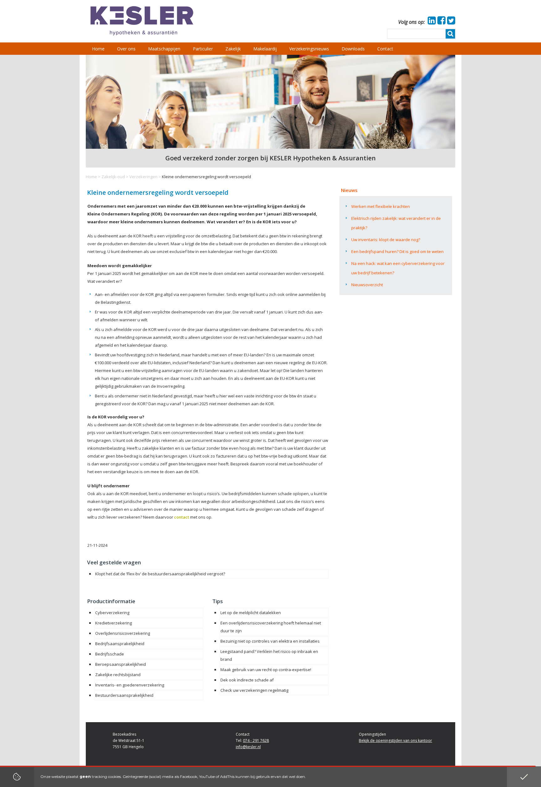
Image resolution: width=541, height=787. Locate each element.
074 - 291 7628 (256, 740)
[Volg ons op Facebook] (441, 22)
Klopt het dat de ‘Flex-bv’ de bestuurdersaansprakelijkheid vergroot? (160, 574)
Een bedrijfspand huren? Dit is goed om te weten (397, 251)
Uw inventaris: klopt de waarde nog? (385, 239)
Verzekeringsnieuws (309, 49)
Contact (385, 49)
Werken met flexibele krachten (380, 206)
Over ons (126, 49)
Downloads (353, 49)
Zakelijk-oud (113, 176)
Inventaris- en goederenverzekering (129, 685)
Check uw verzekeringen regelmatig (254, 690)
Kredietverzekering (113, 623)
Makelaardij (265, 49)
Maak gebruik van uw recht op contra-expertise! (265, 669)
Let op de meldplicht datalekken (250, 612)
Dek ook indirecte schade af (247, 680)
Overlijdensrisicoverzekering (122, 633)
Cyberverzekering (112, 612)
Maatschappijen (164, 49)
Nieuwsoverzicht (367, 284)
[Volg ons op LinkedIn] (431, 22)
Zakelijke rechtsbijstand (118, 674)
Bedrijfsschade (109, 654)
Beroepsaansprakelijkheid (120, 664)
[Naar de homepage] (142, 21)
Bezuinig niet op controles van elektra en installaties (270, 641)
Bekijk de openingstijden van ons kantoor (395, 740)
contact (181, 517)
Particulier (203, 49)
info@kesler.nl (248, 746)
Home (91, 176)
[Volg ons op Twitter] (450, 22)
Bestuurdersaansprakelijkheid (124, 695)
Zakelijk (233, 49)
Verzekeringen (143, 176)
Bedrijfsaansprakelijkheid (119, 643)
